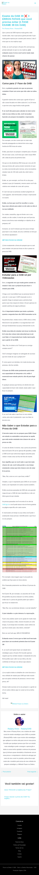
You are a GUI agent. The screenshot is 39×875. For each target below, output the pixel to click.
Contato (20, 854)
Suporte (20, 857)
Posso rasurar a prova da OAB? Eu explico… (17, 797)
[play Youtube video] (19, 69)
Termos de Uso (19, 848)
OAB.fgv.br (5, 504)
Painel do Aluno (19, 842)
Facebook (19, 831)
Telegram (19, 834)
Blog (19, 851)
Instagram (19, 828)
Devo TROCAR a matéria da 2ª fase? (17, 790)
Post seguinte (32, 771)
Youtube (19, 825)
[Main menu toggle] (35, 3)
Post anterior (6, 771)
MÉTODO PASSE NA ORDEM (12, 240)
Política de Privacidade (19, 845)
